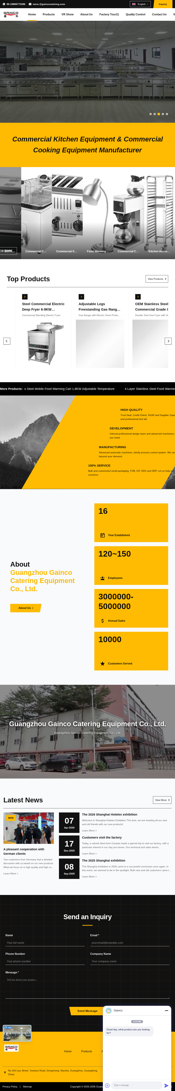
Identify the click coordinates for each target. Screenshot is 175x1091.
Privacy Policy (10, 1086)
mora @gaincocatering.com (49, 4)
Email (94, 935)
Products (49, 14)
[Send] (166, 1085)
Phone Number (15, 953)
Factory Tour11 (109, 14)
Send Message (87, 1011)
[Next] (168, 341)
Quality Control (135, 14)
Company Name (100, 953)
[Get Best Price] (12, 297)
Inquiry (163, 4)
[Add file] (107, 1085)
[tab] (151, 114)
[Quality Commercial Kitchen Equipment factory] (87, 61)
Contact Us (159, 14)
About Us (86, 14)
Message (12, 972)
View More (161, 800)
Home (32, 14)
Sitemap (27, 1086)
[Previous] (6, 341)
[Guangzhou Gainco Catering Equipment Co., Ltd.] (11, 14)
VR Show (67, 14)
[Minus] (166, 1010)
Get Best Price (31, 344)
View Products (155, 279)
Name (9, 935)
